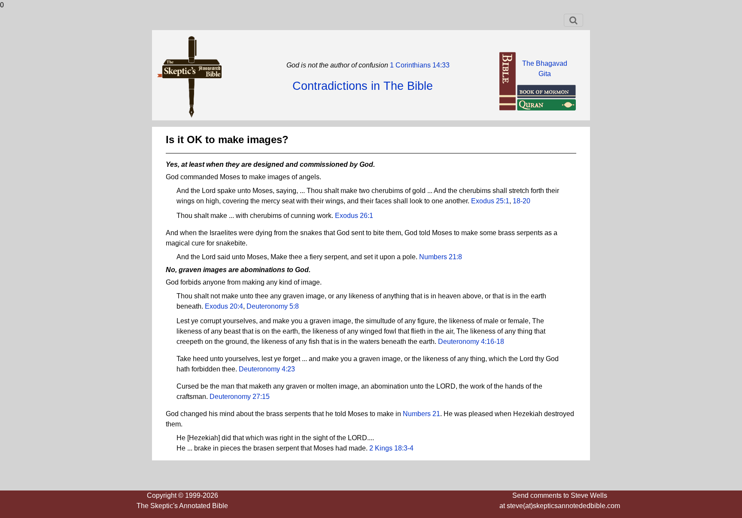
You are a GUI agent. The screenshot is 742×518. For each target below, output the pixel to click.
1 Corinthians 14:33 (419, 65)
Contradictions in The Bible (362, 86)
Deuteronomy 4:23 (267, 369)
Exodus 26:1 (354, 215)
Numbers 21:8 (440, 257)
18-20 (521, 201)
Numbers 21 (421, 413)
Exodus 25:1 (490, 201)
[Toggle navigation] (573, 20)
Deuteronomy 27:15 (240, 396)
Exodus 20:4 (224, 306)
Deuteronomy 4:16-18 (471, 341)
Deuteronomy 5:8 (272, 306)
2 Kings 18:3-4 (391, 448)
